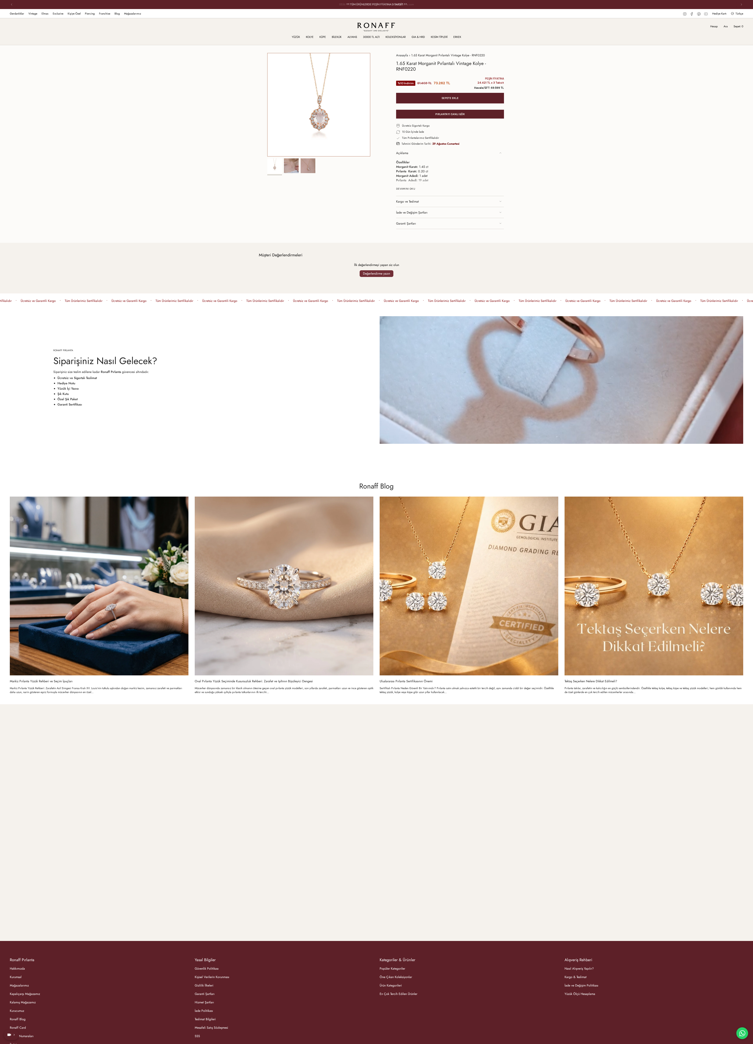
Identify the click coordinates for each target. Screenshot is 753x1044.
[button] (296, 37)
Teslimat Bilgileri (205, 1019)
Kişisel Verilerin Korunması (212, 977)
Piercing (90, 14)
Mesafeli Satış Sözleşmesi (211, 1027)
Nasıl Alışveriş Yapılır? (579, 968)
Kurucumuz (17, 1010)
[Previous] (11, 4)
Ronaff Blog (376, 486)
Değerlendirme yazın (376, 273)
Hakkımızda (17, 968)
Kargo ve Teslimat (407, 201)
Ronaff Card (18, 1027)
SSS (197, 1036)
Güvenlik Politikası (207, 968)
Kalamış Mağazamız (23, 1002)
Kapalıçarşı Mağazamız (25, 994)
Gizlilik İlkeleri (204, 985)
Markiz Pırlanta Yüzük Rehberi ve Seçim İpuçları (41, 681)
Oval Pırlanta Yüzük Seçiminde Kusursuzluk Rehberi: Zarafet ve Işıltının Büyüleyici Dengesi (254, 681)
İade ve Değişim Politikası (581, 985)
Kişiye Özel (74, 14)
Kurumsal (16, 977)
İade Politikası (204, 1010)
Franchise (104, 14)
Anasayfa (402, 55)
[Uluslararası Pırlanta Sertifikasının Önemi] (469, 586)
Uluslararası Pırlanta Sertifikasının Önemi (406, 681)
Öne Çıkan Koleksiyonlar (396, 977)
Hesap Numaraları (22, 1036)
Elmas (45, 14)
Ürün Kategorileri (391, 985)
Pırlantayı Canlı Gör (450, 114)
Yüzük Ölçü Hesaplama (580, 994)
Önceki (267, 105)
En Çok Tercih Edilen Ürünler (398, 994)
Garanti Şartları (406, 223)
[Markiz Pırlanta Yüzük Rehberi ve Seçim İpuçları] (99, 586)
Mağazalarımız (132, 14)
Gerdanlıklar (17, 14)
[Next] (741, 4)
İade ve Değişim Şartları (411, 212)
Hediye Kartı (719, 14)
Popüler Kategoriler (392, 968)
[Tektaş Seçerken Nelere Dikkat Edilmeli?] (654, 586)
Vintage (32, 14)
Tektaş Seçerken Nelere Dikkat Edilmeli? (591, 681)
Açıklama (402, 153)
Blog (117, 14)
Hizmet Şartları (204, 1002)
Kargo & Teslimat (576, 977)
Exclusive (58, 14)
